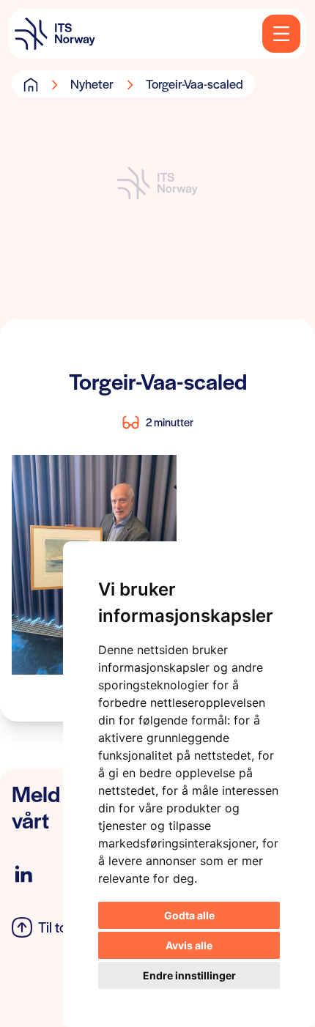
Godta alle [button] (189, 915)
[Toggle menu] (281, 34)
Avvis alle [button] (189, 945)
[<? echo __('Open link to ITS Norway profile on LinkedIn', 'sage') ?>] (23, 874)
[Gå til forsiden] (30, 84)
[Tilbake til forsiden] (55, 34)
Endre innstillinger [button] (189, 975)
